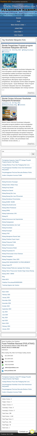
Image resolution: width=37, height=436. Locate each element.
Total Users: (5, 427)
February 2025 (6, 294)
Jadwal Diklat (18, 28)
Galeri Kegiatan (18, 35)
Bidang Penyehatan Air (8, 250)
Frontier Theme (32, 434)
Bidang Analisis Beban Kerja (10, 184)
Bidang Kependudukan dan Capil (11, 225)
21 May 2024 (17, 50)
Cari (3, 151)
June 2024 (5, 314)
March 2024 (5, 323)
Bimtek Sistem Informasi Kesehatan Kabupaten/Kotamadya (16, 99)
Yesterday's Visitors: (8, 410)
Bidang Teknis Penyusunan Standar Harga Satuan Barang (18, 271)
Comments (6, 52)
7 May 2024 (17, 103)
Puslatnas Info (5, 1)
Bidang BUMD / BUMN (8, 202)
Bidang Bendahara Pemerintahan (11, 199)
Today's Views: (6, 402)
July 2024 (4, 312)
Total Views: (5, 413)
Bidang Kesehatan (28, 50)
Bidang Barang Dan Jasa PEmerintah (12, 196)
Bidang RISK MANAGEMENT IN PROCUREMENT (16, 262)
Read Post (31, 93)
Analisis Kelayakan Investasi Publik (12, 175)
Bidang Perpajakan (7, 256)
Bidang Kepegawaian (8, 222)
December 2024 (6, 300)
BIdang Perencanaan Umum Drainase (12, 253)
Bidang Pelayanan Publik (9, 242)
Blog (15, 104)
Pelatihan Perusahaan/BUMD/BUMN (12, 282)
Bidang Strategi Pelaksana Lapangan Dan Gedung (16, 268)
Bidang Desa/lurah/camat (9, 205)
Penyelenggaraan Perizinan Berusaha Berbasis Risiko (17, 172)
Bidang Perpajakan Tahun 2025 (10, 259)
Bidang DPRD (6, 210)
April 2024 (5, 320)
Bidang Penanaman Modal (9, 248)
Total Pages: (5, 425)
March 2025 (5, 291)
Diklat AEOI (5, 279)
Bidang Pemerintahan (8, 245)
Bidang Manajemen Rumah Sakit (11, 236)
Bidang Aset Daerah (7, 190)
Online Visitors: (6, 399)
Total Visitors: (6, 416)
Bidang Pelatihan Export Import (10, 239)
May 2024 (5, 317)
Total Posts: (5, 422)
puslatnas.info (7, 50)
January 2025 (6, 297)
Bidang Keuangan (7, 230)
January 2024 (6, 329)
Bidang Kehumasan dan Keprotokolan (12, 219)
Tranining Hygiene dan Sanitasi (10, 285)
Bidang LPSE (6, 233)
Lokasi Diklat (17, 32)
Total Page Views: (7, 419)
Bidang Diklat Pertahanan (9, 207)
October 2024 (6, 306)
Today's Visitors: (7, 405)
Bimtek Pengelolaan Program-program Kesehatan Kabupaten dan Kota (17, 46)
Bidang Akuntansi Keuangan (10, 182)
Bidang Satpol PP (7, 265)
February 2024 (6, 326)
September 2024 (6, 309)
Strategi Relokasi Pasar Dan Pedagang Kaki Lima (16, 165)
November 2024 (6, 303)
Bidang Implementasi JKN (9, 213)
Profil (18, 21)
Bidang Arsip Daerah (7, 187)
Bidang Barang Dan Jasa (9, 193)
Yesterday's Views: (7, 407)
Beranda (18, 18)
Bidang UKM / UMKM (8, 273)
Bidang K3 (5, 216)
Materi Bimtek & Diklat (17, 25)
